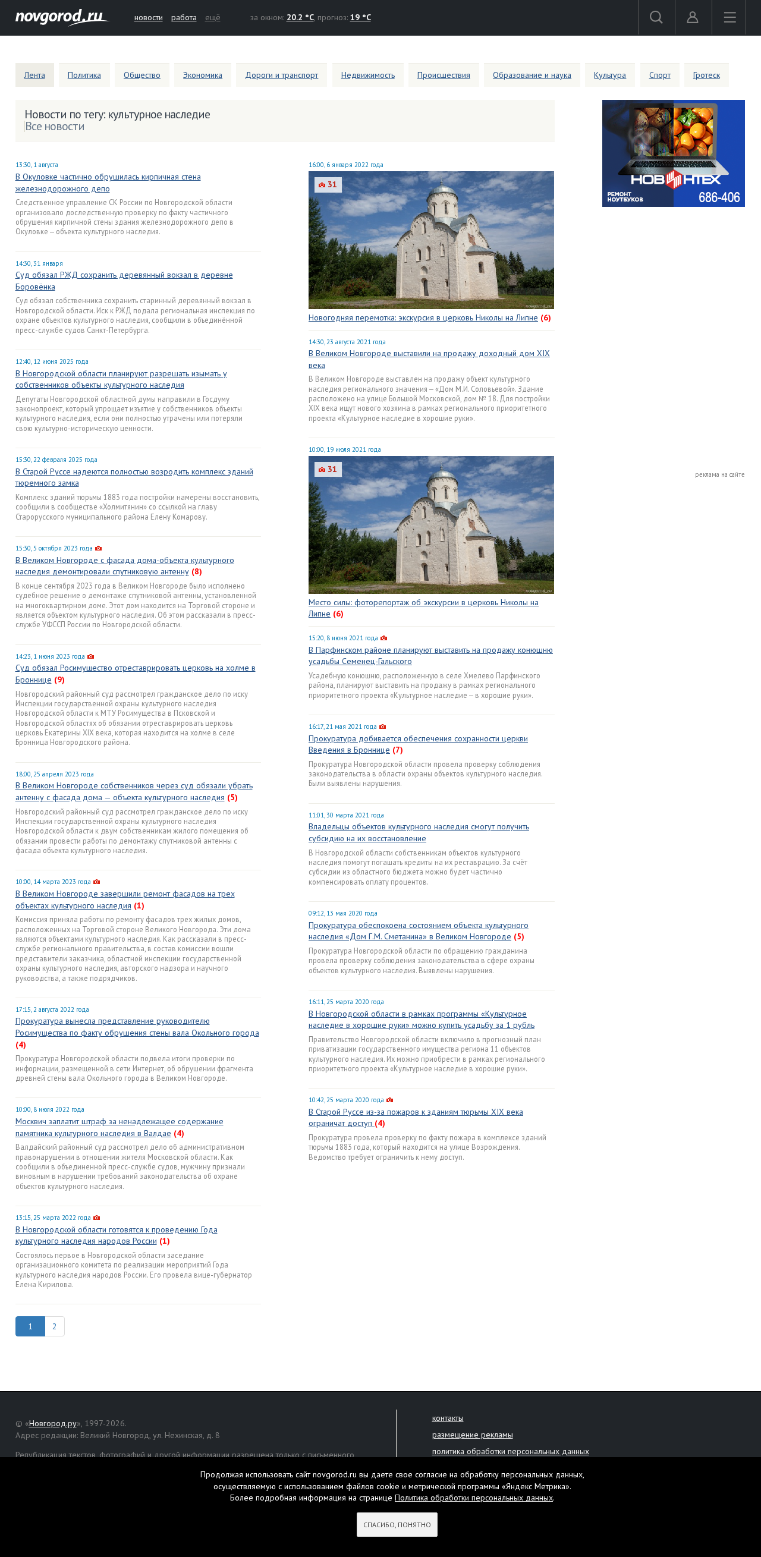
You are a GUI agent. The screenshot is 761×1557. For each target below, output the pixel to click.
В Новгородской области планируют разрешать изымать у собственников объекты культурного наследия (121, 379)
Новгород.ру (53, 1423)
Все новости (54, 126)
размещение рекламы (472, 1434)
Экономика (202, 75)
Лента (34, 75)
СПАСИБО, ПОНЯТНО (397, 1524)
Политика (84, 75)
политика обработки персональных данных (510, 1451)
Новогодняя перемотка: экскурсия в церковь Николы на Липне (423, 317)
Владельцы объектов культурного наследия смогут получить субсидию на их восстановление (419, 832)
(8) (196, 571)
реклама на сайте (720, 474)
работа (184, 17)
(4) (20, 1044)
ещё (213, 17)
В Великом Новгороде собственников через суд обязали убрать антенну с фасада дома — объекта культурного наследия (134, 791)
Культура (610, 75)
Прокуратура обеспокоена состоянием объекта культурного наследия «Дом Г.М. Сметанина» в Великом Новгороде (419, 931)
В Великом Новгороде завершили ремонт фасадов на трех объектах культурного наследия (125, 899)
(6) (545, 317)
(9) (59, 679)
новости (148, 17)
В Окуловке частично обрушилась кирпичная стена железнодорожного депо (108, 182)
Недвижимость (368, 75)
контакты (448, 1418)
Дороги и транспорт (281, 75)
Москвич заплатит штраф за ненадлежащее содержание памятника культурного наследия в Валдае (119, 1127)
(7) (397, 749)
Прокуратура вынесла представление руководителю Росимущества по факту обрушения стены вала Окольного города (137, 1026)
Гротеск (706, 75)
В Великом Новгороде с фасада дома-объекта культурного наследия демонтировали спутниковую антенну (124, 566)
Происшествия (443, 75)
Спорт (660, 75)
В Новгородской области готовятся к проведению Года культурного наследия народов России (116, 1235)
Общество (142, 75)
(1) (139, 905)
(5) (232, 797)
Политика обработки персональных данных (474, 1497)
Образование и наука (532, 75)
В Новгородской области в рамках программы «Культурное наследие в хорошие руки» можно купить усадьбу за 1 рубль (421, 1019)
